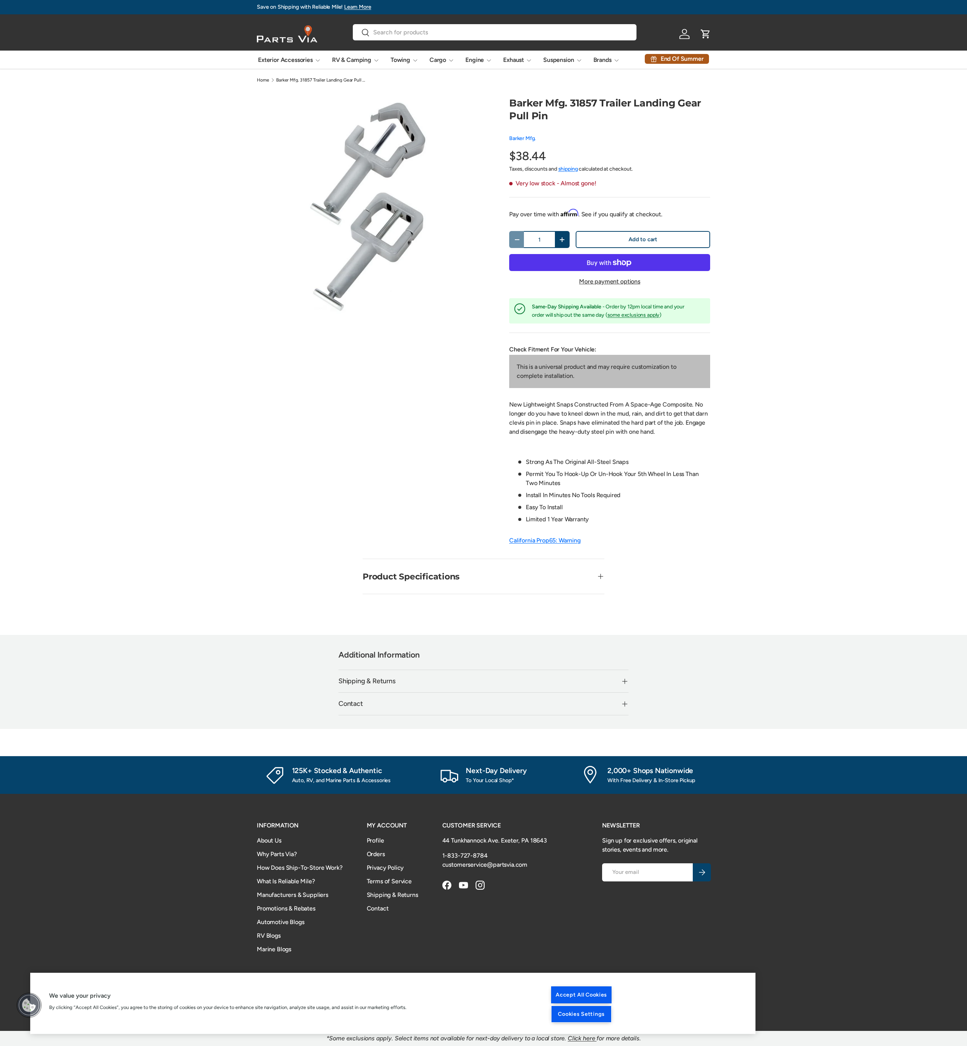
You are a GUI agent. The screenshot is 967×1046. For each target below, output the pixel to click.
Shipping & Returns (392, 894)
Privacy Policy (385, 867)
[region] (392, 1003)
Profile (375, 840)
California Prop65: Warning (545, 540)
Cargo (437, 59)
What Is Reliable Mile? (286, 881)
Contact (378, 908)
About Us (269, 840)
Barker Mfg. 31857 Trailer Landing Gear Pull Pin (321, 80)
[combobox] (494, 32)
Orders (376, 854)
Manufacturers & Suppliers (292, 894)
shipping (568, 169)
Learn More (357, 6)
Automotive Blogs (280, 922)
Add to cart (643, 239)
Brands (602, 59)
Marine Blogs (274, 949)
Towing (400, 59)
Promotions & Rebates (286, 908)
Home (263, 80)
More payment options (609, 281)
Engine (474, 59)
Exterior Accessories (285, 59)
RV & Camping (351, 59)
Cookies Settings (581, 1014)
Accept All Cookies (581, 994)
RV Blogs (269, 935)
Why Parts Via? (277, 854)
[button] (29, 1005)
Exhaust (513, 59)
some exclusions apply (633, 315)
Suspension (558, 59)
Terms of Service (389, 881)
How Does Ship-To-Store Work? (300, 867)
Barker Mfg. (522, 138)
